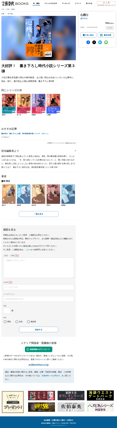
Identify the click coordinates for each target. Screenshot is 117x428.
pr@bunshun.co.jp (39, 365)
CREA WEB (73, 423)
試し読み (90, 35)
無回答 (33, 322)
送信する (38, 330)
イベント (78, 3)
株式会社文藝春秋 (46, 423)
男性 (9, 322)
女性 (21, 322)
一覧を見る (38, 214)
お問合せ (70, 420)
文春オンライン (56, 423)
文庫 (7, 9)
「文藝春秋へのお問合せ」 (51, 376)
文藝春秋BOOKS (14, 3)
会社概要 (47, 420)
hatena (100, 42)
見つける (89, 3)
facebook (88, 42)
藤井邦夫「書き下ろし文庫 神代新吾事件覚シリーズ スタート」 (25, 133)
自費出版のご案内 (58, 420)
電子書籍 (10, 13)
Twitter (94, 42)
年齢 (4, 306)
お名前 (5, 282)
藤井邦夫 (84, 18)
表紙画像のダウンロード (40, 349)
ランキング (66, 3)
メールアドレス (8, 294)
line (106, 42)
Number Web (64, 423)
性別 (4, 317)
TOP (2, 9)
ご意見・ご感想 (8, 255)
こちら (28, 250)
